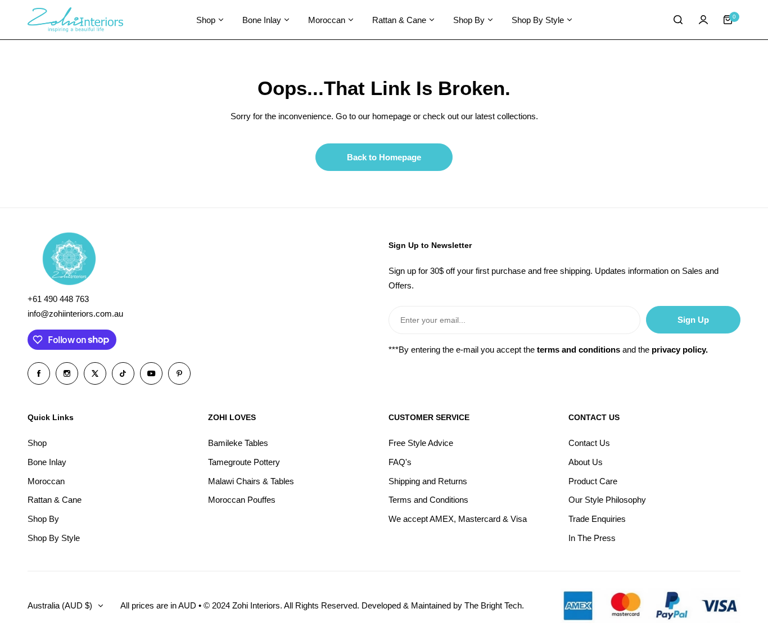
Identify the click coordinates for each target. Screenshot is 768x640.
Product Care (592, 481)
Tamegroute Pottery (244, 462)
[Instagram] (67, 373)
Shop (37, 443)
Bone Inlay (47, 462)
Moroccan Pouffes (241, 499)
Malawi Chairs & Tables (251, 481)
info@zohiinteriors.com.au (75, 313)
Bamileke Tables (238, 443)
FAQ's (400, 462)
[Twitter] (95, 373)
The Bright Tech (493, 605)
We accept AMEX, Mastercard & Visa (457, 519)
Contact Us (589, 443)
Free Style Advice (420, 443)
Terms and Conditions (428, 499)
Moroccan (46, 481)
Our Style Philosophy (607, 499)
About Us (585, 462)
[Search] (678, 19)
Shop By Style (54, 538)
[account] (703, 19)
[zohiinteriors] (75, 20)
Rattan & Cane (55, 499)
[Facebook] (39, 373)
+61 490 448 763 (58, 299)
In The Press (592, 538)
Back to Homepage (384, 157)
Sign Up (693, 319)
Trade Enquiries (597, 519)
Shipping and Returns (427, 481)
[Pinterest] (179, 373)
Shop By (43, 519)
